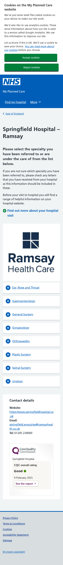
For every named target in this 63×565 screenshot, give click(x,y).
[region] (31, 37)
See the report (24, 483)
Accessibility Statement (16, 534)
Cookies (7, 529)
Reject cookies (31, 67)
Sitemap (7, 540)
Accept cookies (30, 57)
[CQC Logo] (24, 453)
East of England (15, 113)
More (35, 102)
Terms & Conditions (14, 523)
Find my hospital (15, 102)
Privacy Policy (10, 518)
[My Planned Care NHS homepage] (11, 81)
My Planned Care (14, 91)
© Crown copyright (14, 551)
